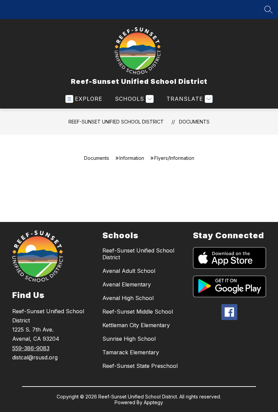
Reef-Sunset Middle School (137, 311)
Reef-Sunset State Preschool (140, 365)
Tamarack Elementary (130, 352)
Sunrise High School (129, 338)
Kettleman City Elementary (136, 325)
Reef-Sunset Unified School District (116, 122)
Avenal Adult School (128, 270)
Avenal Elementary (126, 284)
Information (131, 158)
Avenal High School (128, 298)
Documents (194, 122)
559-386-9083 (30, 348)
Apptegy (153, 402)
